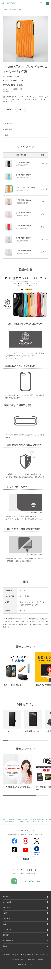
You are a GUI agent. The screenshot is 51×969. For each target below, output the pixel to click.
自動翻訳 (40, 959)
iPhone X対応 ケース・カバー (12, 9)
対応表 (8, 109)
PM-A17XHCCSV (24, 238)
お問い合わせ (32, 959)
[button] (25, 907)
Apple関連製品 (20, 821)
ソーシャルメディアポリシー (17, 959)
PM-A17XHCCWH (24, 251)
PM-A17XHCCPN (24, 213)
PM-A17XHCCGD (24, 200)
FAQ (20, 109)
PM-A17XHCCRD (24, 225)
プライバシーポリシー (42, 954)
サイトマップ (20, 954)
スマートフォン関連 (21, 819)
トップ (4, 819)
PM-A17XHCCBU (24, 175)
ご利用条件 (30, 954)
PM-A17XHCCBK (24, 162)
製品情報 (11, 819)
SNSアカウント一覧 (8, 954)
